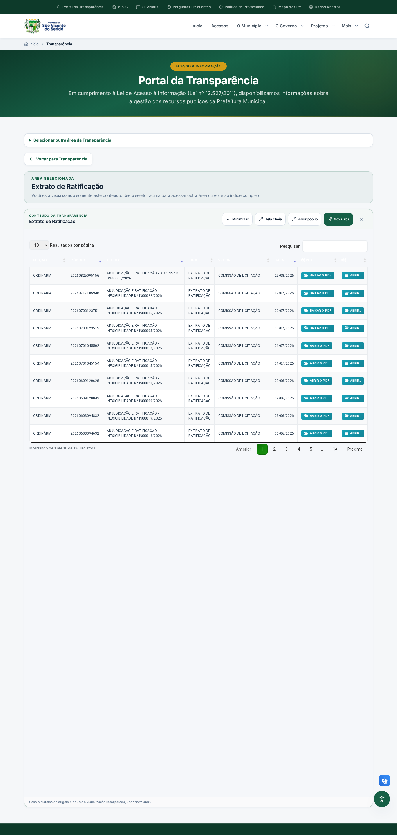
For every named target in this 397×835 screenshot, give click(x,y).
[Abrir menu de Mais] (356, 26)
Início (197, 25)
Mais (346, 25)
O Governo (286, 25)
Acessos (219, 25)
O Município (249, 25)
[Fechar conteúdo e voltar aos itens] (361, 219)
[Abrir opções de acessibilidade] (382, 799)
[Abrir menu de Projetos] (333, 26)
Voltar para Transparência (61, 158)
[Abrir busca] (367, 26)
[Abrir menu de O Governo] (302, 26)
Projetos (319, 25)
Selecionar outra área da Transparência (72, 140)
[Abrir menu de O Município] (266, 26)
